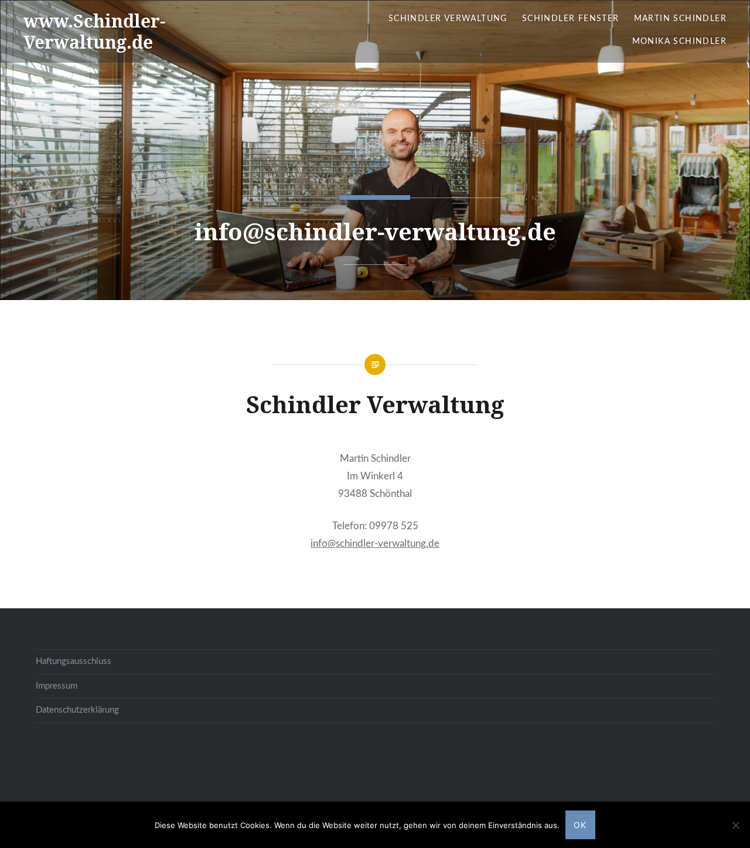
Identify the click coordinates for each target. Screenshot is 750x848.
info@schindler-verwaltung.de (375, 544)
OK (580, 825)
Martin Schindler (680, 19)
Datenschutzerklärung (77, 710)
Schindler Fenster (570, 19)
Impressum (56, 686)
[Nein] (735, 825)
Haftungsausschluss (73, 661)
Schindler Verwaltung (447, 19)
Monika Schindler (679, 42)
